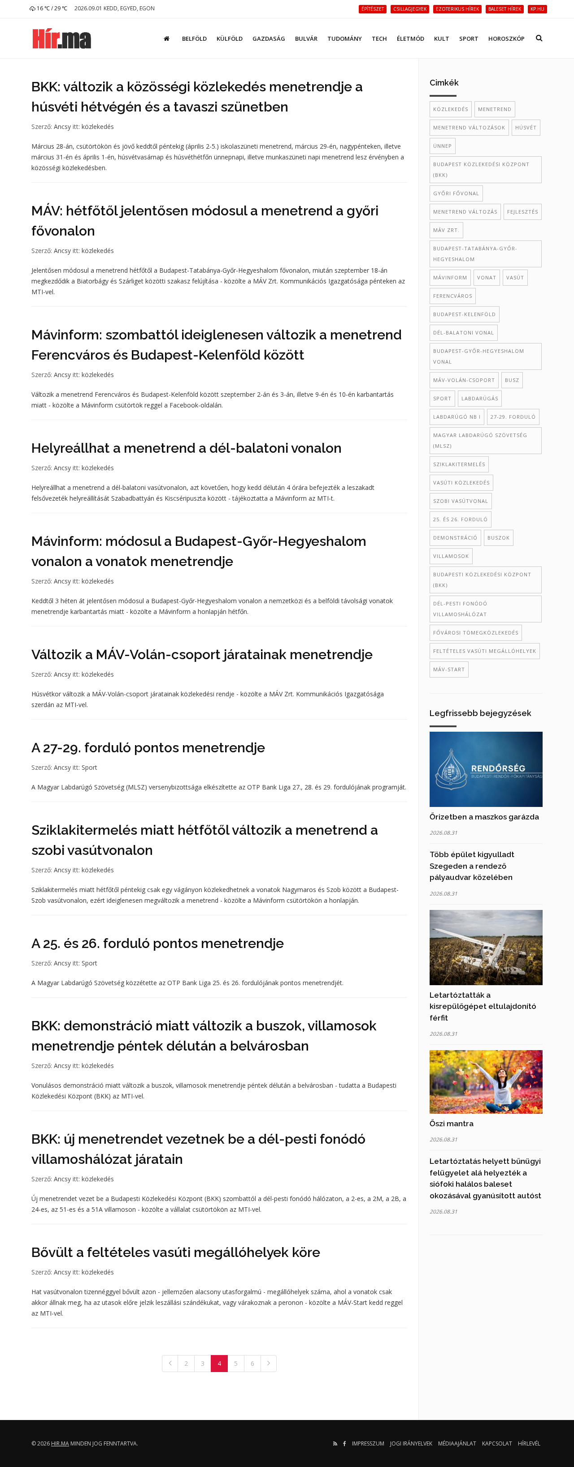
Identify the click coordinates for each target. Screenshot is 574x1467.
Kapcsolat (497, 1443)
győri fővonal (456, 193)
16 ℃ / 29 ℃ (51, 8)
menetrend (495, 109)
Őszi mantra (452, 1123)
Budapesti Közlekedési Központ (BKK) (482, 579)
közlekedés (98, 126)
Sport (468, 38)
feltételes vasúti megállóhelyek (484, 651)
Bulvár (306, 38)
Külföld (230, 38)
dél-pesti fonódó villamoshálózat (460, 609)
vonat (486, 277)
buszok (498, 537)
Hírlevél (529, 1443)
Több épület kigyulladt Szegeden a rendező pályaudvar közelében (472, 866)
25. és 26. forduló (460, 519)
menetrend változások (469, 127)
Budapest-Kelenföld (464, 314)
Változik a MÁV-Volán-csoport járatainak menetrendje (202, 654)
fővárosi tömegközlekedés (475, 632)
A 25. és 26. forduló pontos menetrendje (157, 943)
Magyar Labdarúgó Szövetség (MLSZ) (480, 440)
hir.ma (60, 1443)
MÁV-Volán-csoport (464, 380)
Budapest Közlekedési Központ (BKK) (481, 169)
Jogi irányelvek (411, 1443)
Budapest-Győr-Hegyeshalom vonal (478, 356)
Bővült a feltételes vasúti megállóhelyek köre (175, 1252)
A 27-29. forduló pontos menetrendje (148, 747)
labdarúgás (479, 398)
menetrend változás (465, 211)
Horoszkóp (506, 38)
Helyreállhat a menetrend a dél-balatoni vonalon (186, 448)
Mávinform (450, 277)
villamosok (451, 556)
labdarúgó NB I (457, 416)
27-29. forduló (513, 416)
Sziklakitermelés (459, 464)
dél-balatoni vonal (463, 332)
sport (442, 398)
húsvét (526, 127)
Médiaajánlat (457, 1443)
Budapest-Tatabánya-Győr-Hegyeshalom (475, 253)
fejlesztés (522, 211)
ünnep (442, 145)
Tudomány (344, 38)
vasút (515, 277)
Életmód (410, 38)
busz (512, 380)
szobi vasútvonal (460, 501)
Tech (379, 38)
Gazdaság (268, 38)
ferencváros (452, 295)
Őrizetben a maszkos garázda (484, 816)
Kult (441, 38)
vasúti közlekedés (461, 482)
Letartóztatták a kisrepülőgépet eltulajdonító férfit (483, 1006)
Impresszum (368, 1443)
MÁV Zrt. (446, 230)
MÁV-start (449, 669)
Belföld (194, 38)
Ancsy (62, 126)
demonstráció (455, 537)
